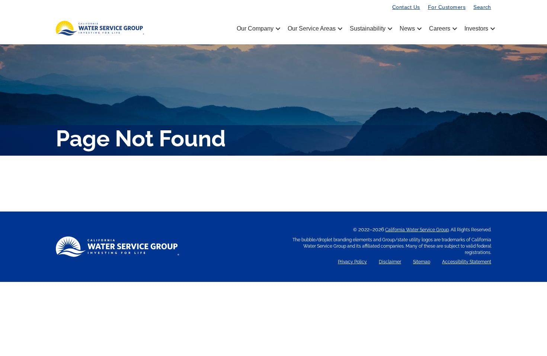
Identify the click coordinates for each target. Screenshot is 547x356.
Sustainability (370, 28)
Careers (442, 28)
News (410, 28)
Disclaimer (390, 262)
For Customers (447, 7)
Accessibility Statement (466, 262)
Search (482, 7)
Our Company (258, 28)
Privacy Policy (352, 262)
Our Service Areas (314, 28)
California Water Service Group (417, 229)
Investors (476, 28)
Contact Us (406, 7)
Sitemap (421, 262)
